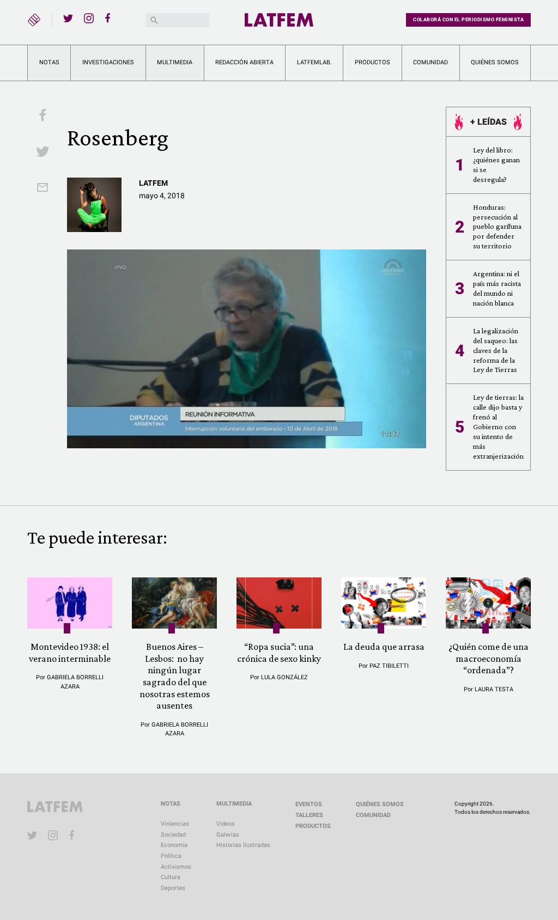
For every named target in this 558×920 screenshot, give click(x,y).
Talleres (309, 815)
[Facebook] (109, 18)
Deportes (173, 888)
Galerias (227, 834)
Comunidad (430, 62)
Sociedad (173, 834)
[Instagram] (89, 18)
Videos (225, 823)
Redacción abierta (244, 62)
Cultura (170, 877)
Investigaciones (108, 62)
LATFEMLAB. (314, 62)
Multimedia (174, 62)
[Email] (42, 188)
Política (171, 856)
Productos (372, 62)
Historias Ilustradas (243, 845)
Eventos (308, 804)
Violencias (175, 823)
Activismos (176, 866)
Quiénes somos (495, 62)
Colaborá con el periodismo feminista (468, 19)
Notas (49, 62)
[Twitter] (68, 18)
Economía (174, 845)
